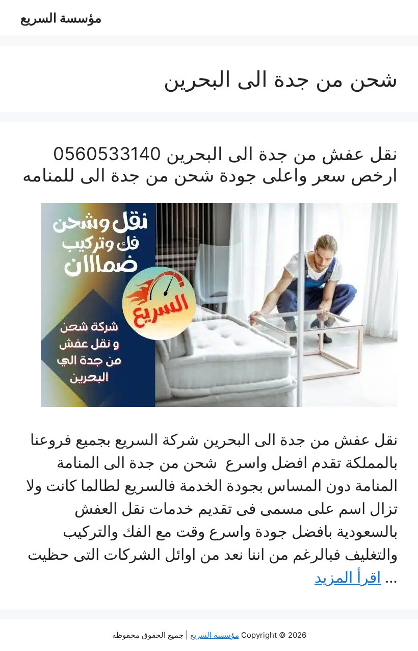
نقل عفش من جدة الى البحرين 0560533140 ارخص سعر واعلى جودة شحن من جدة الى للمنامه (210, 164)
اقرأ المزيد (348, 577)
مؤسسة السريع (60, 17)
